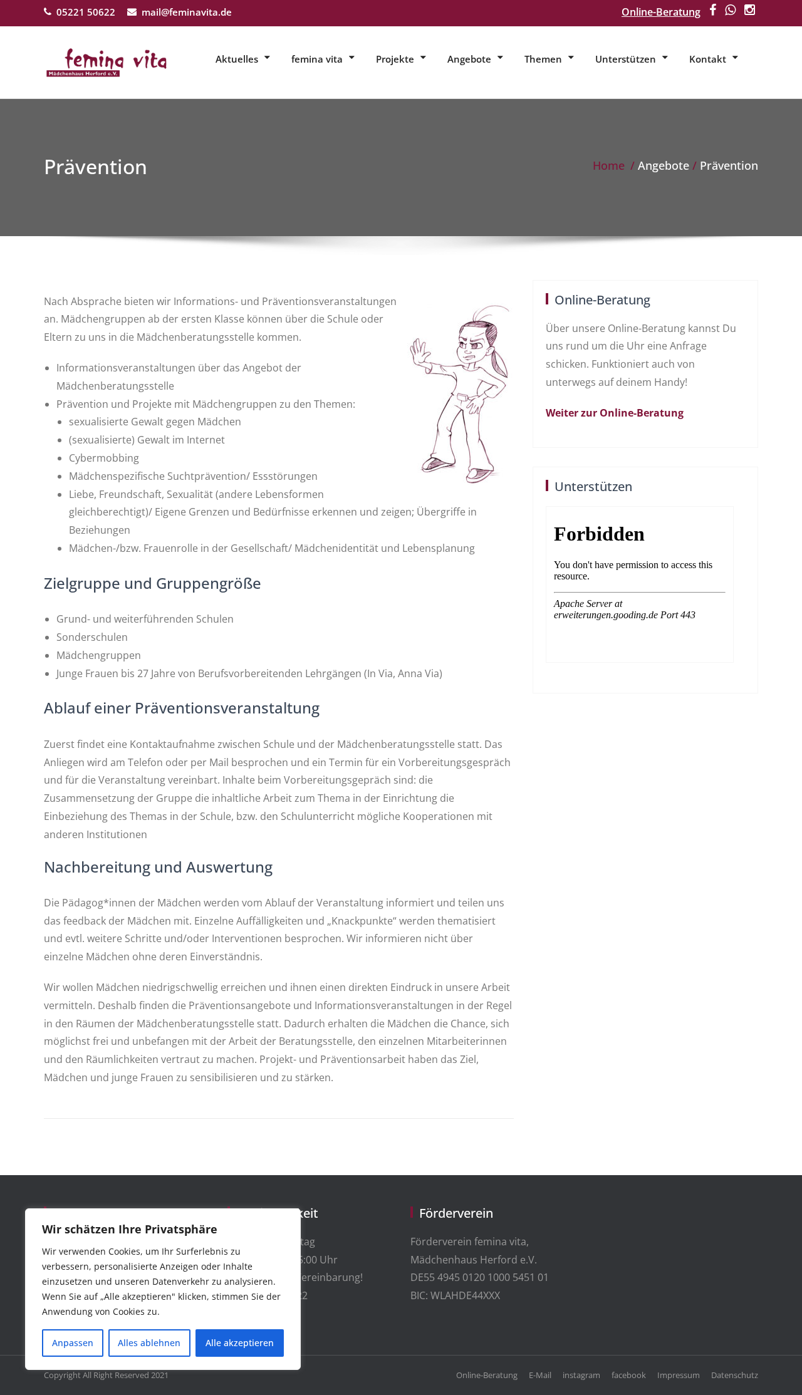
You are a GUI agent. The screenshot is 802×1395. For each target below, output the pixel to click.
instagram (581, 1375)
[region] (163, 1289)
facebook (629, 1375)
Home (609, 165)
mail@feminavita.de (187, 12)
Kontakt (707, 59)
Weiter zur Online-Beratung (615, 413)
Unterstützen (625, 59)
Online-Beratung (661, 12)
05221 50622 (85, 12)
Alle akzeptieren (240, 1343)
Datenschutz (734, 1375)
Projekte (395, 59)
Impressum (678, 1375)
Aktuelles (237, 59)
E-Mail (540, 1375)
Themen (543, 59)
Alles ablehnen (149, 1343)
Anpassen (72, 1343)
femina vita (317, 59)
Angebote (469, 59)
